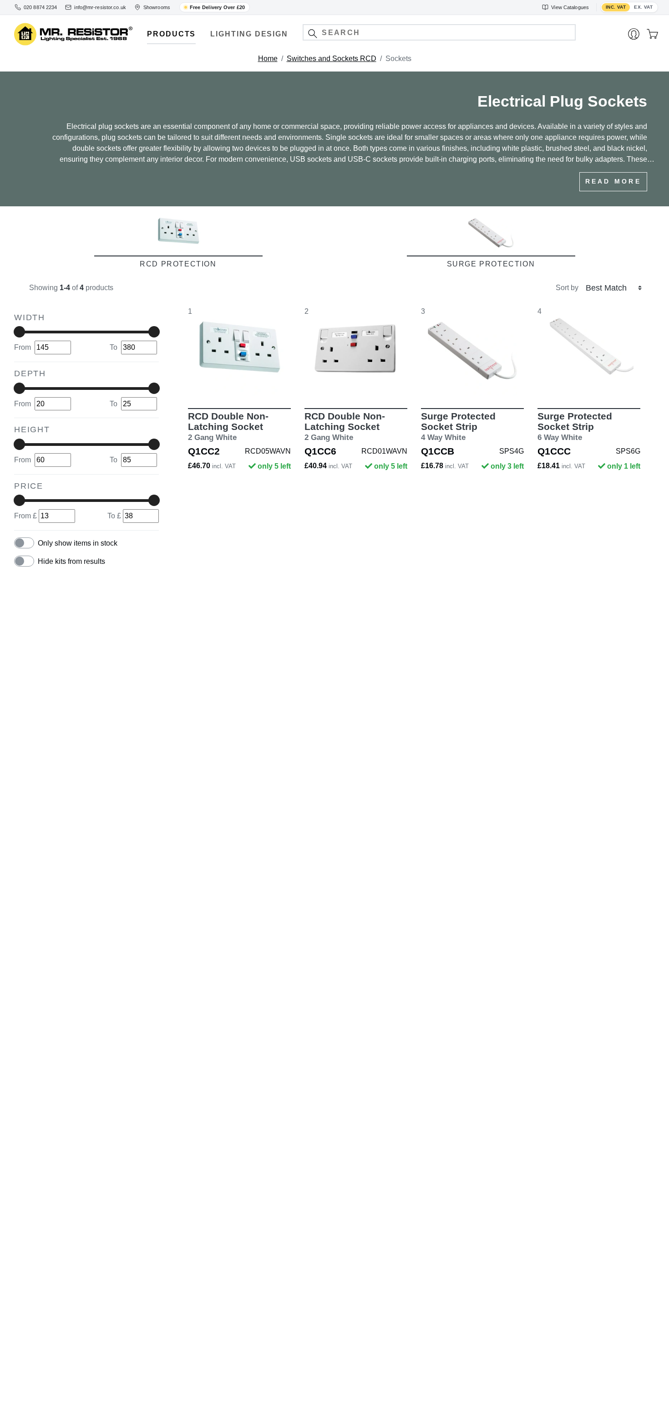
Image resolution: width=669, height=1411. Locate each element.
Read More (613, 181)
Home (268, 58)
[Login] (633, 34)
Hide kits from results (71, 561)
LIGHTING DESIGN (249, 34)
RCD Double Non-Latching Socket (228, 426)
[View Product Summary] (282, 382)
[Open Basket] (652, 34)
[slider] (19, 331)
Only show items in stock (77, 543)
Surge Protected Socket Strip (458, 426)
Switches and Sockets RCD (331, 58)
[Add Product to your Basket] (197, 382)
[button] (312, 33)
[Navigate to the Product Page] (239, 350)
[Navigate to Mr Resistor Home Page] (73, 34)
